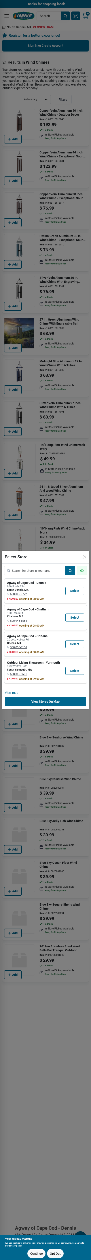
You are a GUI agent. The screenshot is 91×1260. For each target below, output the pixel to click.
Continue (36, 1253)
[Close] (85, 557)
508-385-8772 (18, 594)
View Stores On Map (45, 701)
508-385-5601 (18, 674)
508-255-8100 (18, 647)
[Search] (70, 570)
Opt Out (55, 1253)
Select (74, 591)
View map (11, 692)
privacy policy (15, 1246)
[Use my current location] (82, 570)
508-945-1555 (18, 620)
